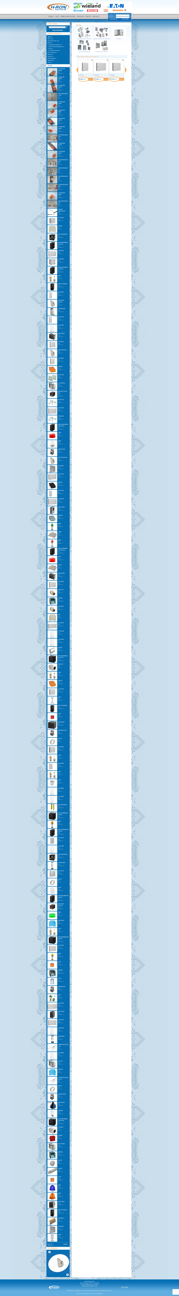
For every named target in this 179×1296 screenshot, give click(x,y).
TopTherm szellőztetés (101, 51)
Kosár (50, 65)
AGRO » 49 (49, 62)
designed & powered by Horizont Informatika (89, 1293)
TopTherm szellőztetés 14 (53, 50)
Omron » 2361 (50, 38)
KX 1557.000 (112, 75)
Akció (57, 16)
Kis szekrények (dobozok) (84, 38)
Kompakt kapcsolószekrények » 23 (55, 46)
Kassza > (65, 1244)
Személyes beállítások (68, 16)
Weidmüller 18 (50, 60)
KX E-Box (118, 38)
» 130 (49, 42)
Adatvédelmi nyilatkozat (98, 1290)
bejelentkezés (113, 19)
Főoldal (51, 16)
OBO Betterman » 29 (51, 58)
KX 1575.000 (81, 75)
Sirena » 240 (50, 54)
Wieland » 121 (50, 56)
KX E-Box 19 (50, 48)
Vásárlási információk (73, 1290)
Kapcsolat (95, 16)
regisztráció (125, 19)
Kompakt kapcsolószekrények (101, 38)
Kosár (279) (80, 16)
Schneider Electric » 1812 (53, 40)
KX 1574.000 (96, 75)
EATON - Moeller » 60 (52, 52)
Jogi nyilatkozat (85, 1290)
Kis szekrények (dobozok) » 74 (54, 44)
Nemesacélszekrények (84, 51)
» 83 (49, 36)
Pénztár (88, 16)
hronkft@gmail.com (91, 1286)
